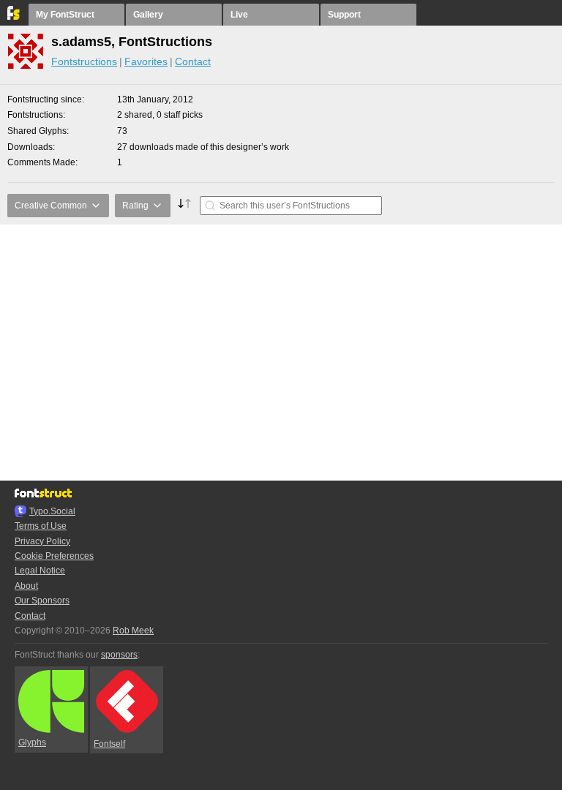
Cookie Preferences (54, 556)
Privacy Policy (42, 541)
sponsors (119, 655)
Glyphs (32, 742)
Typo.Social (52, 511)
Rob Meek (133, 630)
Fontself (109, 744)
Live (239, 15)
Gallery (148, 15)
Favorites (146, 61)
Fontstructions (84, 61)
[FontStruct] (14, 17)
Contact (193, 61)
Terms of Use (41, 526)
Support (344, 15)
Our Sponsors (42, 600)
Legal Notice (40, 570)
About (26, 586)
